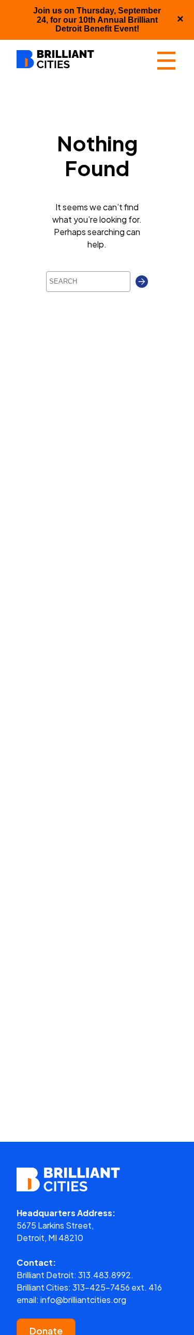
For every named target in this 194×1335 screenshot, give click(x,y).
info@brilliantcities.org (83, 1299)
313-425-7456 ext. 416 (117, 1287)
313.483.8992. (105, 1274)
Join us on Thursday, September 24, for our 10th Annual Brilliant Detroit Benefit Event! (97, 19)
